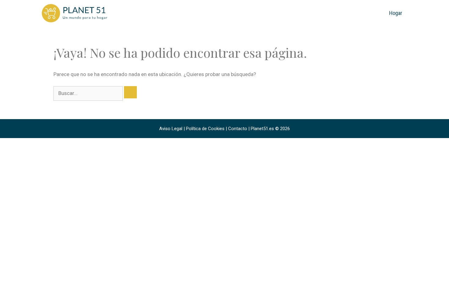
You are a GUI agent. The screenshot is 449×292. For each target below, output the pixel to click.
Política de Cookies (205, 128)
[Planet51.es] (74, 13)
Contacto (237, 128)
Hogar (395, 13)
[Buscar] (130, 92)
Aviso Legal (170, 128)
